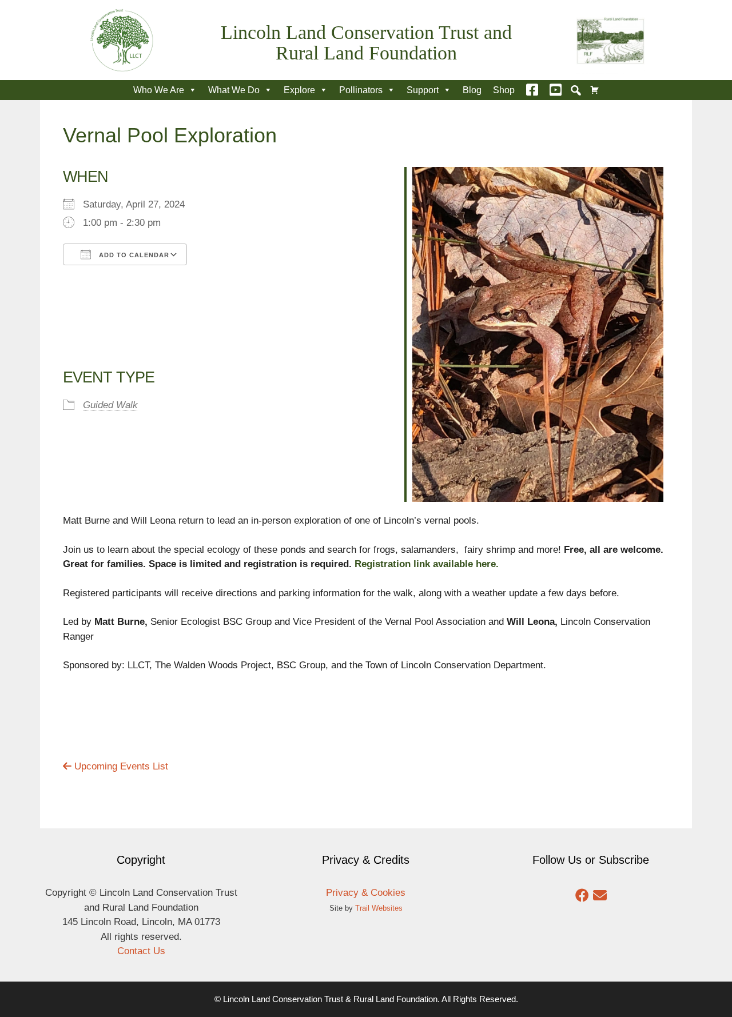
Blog (472, 90)
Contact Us (141, 951)
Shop (504, 90)
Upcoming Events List (119, 766)
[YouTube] (555, 90)
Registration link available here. (427, 564)
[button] (575, 90)
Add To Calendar (133, 255)
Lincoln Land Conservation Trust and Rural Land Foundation (366, 42)
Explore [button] (299, 90)
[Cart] (594, 90)
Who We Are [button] (158, 90)
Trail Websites (379, 908)
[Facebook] (532, 90)
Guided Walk (110, 405)
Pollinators (361, 90)
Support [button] (423, 90)
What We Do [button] (234, 90)
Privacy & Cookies (365, 892)
